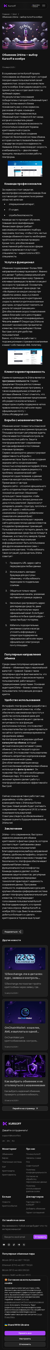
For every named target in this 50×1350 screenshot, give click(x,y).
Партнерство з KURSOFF (33, 1203)
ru (13, 1141)
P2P (4, 1167)
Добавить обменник (35, 1208)
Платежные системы (12, 1162)
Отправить (40, 1237)
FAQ (28, 1162)
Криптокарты (8, 1170)
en (8, 1141)
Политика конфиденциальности (36, 1171)
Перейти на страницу (24, 1108)
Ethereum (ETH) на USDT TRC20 (17, 1265)
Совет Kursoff (32, 1165)
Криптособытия (9, 1205)
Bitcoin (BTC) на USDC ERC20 (15, 1270)
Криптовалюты (9, 1174)
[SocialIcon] (4, 1244)
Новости (6, 1202)
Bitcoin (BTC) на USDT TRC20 (16, 1260)
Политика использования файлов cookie (33, 1188)
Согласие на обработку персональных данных (36, 1179)
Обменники (7, 1154)
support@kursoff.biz (11, 1135)
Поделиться (11, 931)
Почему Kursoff (33, 1154)
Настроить (25, 1338)
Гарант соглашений (35, 1212)
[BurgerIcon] (43, 5)
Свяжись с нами (33, 1158)
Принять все (25, 1333)
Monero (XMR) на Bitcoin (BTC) (16, 1275)
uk (3, 1141)
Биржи (5, 1158)
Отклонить (25, 1344)
